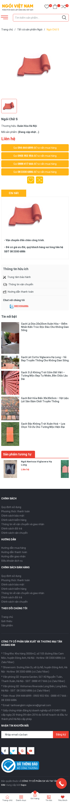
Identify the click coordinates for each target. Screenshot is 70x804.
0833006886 (21, 306)
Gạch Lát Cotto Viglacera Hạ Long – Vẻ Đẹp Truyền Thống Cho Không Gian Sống (45, 359)
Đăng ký (61, 734)
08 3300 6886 (25, 171)
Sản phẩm (7, 625)
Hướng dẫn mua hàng (13, 547)
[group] (35, 66)
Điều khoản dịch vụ (12, 560)
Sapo (23, 785)
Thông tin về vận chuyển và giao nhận (22, 524)
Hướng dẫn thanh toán (14, 552)
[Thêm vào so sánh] (39, 180)
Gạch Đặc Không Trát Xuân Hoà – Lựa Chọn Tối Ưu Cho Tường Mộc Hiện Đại (43, 425)
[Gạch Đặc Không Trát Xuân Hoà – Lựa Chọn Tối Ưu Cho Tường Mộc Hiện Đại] (10, 434)
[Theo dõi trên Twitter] (13, 750)
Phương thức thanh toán (15, 511)
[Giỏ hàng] (55, 7)
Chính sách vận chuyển (14, 532)
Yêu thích (62, 800)
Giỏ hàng (35, 798)
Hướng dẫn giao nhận (13, 556)
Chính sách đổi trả (11, 528)
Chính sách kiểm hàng (13, 520)
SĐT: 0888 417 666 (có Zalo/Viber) (45, 681)
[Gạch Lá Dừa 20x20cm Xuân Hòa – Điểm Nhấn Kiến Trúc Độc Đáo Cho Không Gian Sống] (10, 338)
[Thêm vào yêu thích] (30, 180)
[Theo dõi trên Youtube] (30, 750)
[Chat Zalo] (11, 306)
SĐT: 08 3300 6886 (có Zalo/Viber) (30, 690)
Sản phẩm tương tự (17, 454)
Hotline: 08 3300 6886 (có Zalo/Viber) (28, 671)
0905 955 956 (25, 155)
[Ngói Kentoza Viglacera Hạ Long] (10, 469)
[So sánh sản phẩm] (63, 7)
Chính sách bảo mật (12, 515)
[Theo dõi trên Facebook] (4, 750)
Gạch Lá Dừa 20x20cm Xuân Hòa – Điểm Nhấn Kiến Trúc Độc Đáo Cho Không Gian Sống (45, 327)
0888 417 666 (25, 163)
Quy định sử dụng (11, 507)
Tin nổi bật (9, 316)
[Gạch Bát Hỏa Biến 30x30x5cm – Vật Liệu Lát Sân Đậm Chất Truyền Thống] (10, 408)
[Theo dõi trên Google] (22, 750)
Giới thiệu (6, 621)
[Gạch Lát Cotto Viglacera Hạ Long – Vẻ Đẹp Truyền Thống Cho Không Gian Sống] (10, 362)
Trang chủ (7, 616)
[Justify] (64, 17)
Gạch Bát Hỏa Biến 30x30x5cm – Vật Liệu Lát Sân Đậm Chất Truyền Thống (45, 400)
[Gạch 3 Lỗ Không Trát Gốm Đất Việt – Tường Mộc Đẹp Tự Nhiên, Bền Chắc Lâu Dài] (10, 383)
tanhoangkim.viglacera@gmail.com (30, 705)
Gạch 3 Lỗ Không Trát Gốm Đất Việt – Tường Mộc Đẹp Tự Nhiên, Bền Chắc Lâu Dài (44, 375)
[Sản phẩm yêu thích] (47, 7)
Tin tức (49, 800)
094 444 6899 (25, 147)
